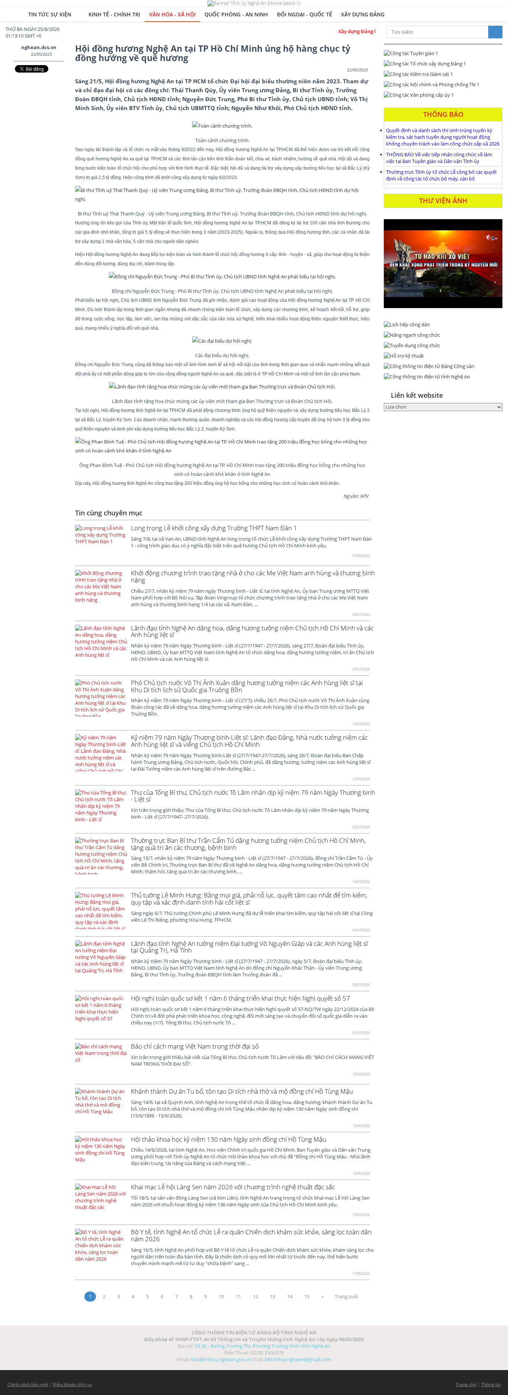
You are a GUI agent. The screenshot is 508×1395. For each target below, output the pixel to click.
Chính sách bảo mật (27, 1384)
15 (306, 1296)
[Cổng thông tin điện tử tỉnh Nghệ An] (443, 376)
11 (238, 1296)
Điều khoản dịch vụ (72, 1384)
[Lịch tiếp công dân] (443, 324)
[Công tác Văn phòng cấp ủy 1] (443, 95)
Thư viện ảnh (443, 200)
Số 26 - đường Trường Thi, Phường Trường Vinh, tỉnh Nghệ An (262, 1346)
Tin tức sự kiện (50, 14)
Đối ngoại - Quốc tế (304, 14)
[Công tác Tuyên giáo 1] (443, 53)
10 (221, 1296)
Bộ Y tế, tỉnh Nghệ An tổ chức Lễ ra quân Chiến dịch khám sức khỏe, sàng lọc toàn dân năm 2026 (251, 1235)
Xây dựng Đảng (363, 14)
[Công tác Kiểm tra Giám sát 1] (443, 74)
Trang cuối (346, 1296)
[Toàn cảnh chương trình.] (222, 125)
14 (289, 1296)
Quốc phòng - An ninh (236, 14)
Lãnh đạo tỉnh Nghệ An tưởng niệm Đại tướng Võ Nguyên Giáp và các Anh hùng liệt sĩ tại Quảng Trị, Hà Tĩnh (249, 947)
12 (255, 1296)
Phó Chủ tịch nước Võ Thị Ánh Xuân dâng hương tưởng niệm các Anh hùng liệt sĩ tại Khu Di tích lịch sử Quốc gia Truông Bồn (247, 686)
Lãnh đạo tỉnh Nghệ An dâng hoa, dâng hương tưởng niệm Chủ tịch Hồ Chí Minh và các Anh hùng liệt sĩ (252, 631)
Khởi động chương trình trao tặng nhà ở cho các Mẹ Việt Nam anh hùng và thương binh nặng (253, 576)
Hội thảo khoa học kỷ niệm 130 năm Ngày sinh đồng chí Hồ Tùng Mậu (228, 1139)
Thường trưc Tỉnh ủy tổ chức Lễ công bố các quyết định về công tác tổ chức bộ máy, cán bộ (441, 175)
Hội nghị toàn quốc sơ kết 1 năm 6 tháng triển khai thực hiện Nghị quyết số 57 (240, 998)
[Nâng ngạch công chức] (443, 335)
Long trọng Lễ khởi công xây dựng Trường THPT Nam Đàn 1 (214, 528)
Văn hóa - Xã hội (172, 14)
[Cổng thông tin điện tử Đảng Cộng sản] (443, 366)
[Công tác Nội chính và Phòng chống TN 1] (443, 84)
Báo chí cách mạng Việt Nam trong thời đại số (195, 1046)
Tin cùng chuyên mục (108, 512)
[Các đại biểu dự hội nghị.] (222, 340)
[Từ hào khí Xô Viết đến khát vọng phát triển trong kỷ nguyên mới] (443, 263)
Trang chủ (466, 1384)
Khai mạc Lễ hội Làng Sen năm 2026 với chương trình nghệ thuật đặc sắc (233, 1187)
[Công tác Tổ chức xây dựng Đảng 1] (443, 63)
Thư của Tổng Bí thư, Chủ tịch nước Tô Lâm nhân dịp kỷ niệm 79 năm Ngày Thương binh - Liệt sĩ (253, 796)
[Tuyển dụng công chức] (443, 345)
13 (272, 1296)
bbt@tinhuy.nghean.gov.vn (221, 1359)
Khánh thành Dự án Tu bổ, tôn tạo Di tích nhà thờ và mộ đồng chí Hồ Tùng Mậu (242, 1091)
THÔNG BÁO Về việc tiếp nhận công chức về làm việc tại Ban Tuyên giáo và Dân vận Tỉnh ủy (439, 157)
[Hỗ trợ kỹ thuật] (443, 355)
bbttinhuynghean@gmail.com (298, 1359)
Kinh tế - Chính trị (114, 14)
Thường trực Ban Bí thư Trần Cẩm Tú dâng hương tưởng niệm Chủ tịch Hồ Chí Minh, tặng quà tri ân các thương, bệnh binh (248, 844)
